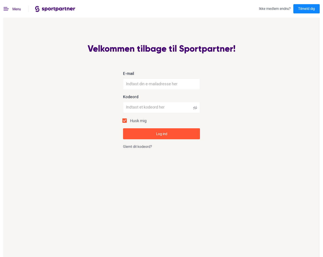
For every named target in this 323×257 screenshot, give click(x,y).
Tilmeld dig (306, 8)
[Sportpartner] (55, 8)
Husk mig (138, 121)
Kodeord (130, 97)
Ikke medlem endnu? (275, 8)
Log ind (161, 134)
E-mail (128, 74)
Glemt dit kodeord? (137, 146)
